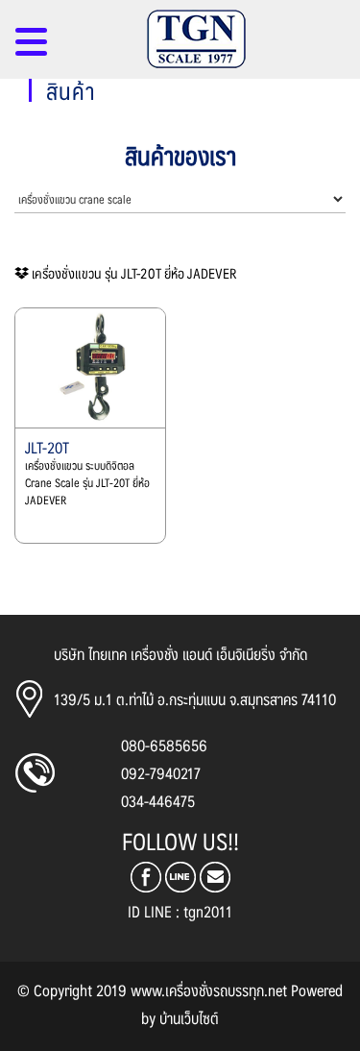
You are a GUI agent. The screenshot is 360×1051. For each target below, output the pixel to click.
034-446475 (158, 801)
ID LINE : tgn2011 (180, 911)
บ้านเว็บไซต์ (189, 1018)
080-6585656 (164, 745)
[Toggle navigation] (31, 48)
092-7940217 (161, 773)
